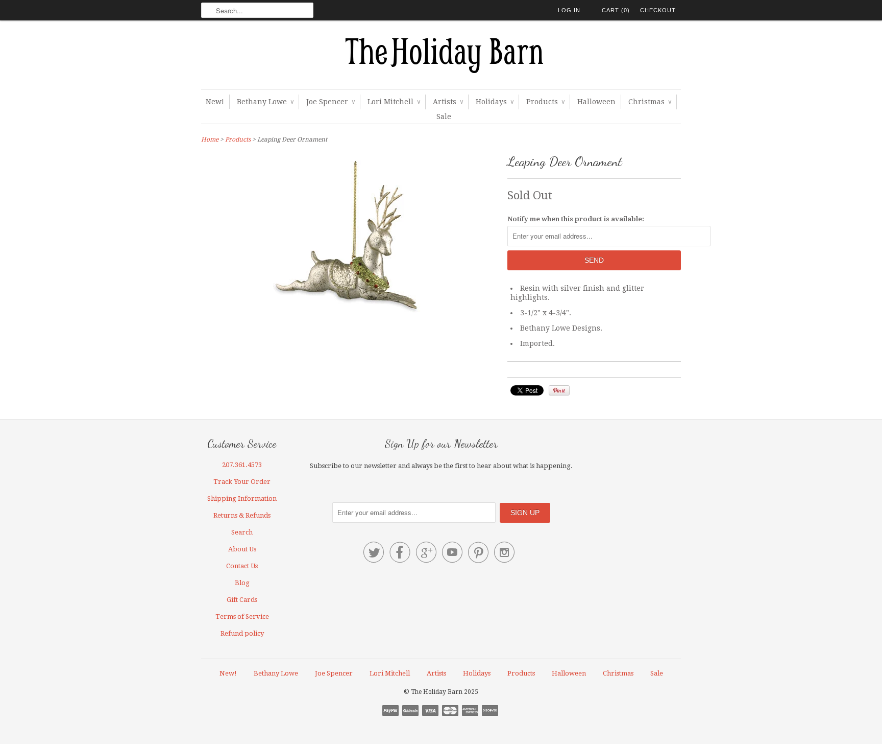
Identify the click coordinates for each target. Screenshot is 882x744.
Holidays (494, 102)
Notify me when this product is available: (575, 219)
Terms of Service (242, 616)
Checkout (658, 10)
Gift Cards (242, 599)
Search (242, 532)
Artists (448, 102)
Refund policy (242, 633)
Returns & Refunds (242, 515)
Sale (443, 116)
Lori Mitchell (394, 102)
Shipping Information (242, 498)
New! (215, 102)
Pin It (559, 390)
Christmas (649, 102)
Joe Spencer (330, 102)
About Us (242, 549)
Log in (569, 10)
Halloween (596, 102)
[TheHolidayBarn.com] (441, 57)
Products (545, 102)
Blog (242, 583)
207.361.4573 (242, 465)
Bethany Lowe (265, 102)
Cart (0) (616, 10)
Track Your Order (242, 481)
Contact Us (242, 566)
